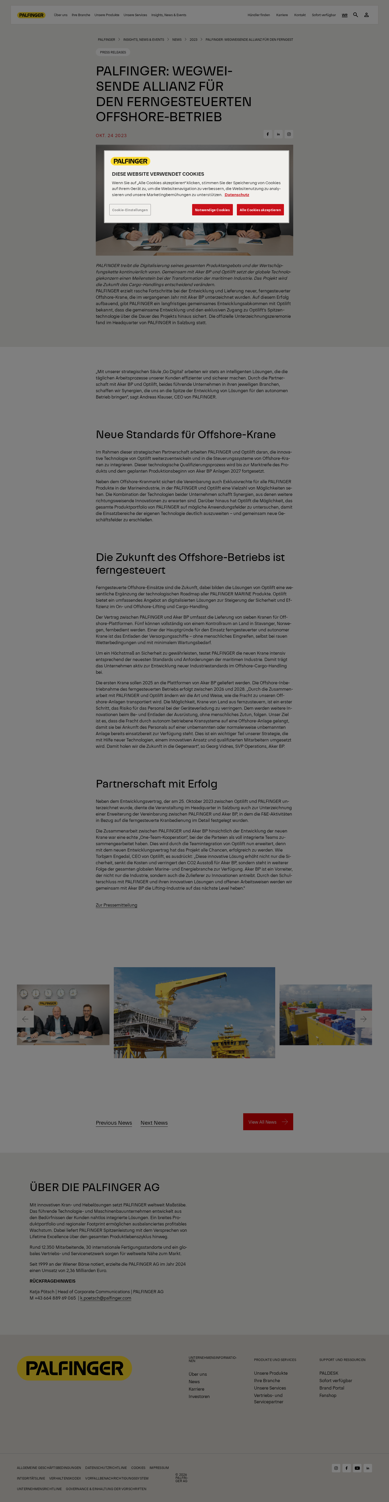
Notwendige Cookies (212, 209)
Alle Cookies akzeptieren (260, 209)
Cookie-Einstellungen (130, 209)
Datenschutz (237, 194)
